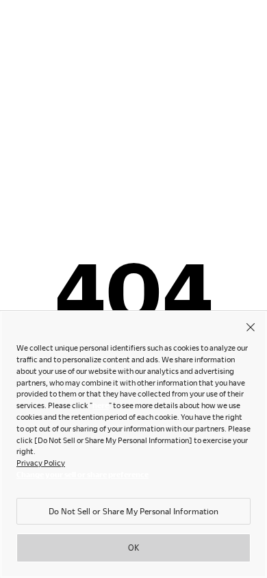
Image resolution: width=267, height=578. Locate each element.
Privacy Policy (40, 462)
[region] (133, 444)
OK (133, 547)
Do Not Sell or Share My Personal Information (133, 511)
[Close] (251, 327)
